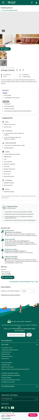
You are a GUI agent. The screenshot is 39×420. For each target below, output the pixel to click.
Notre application (6, 340)
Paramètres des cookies (8, 382)
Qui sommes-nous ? (6, 347)
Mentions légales (6, 377)
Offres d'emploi (5, 354)
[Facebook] (2, 408)
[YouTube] (12, 408)
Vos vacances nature (7, 386)
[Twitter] (9, 408)
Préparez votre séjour (7, 367)
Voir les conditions (20, 330)
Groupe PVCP (5, 358)
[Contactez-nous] (32, 2)
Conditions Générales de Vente (10, 373)
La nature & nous (6, 352)
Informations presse (6, 356)
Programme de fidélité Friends (9, 350)
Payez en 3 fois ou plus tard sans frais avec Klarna (15, 369)
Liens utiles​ (4, 344)
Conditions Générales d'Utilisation (10, 375)
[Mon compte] (36, 2)
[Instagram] (6, 408)
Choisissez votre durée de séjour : (10, 291)
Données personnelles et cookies (10, 379)
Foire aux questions (6, 362)
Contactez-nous (5, 364)
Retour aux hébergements (10, 10)
